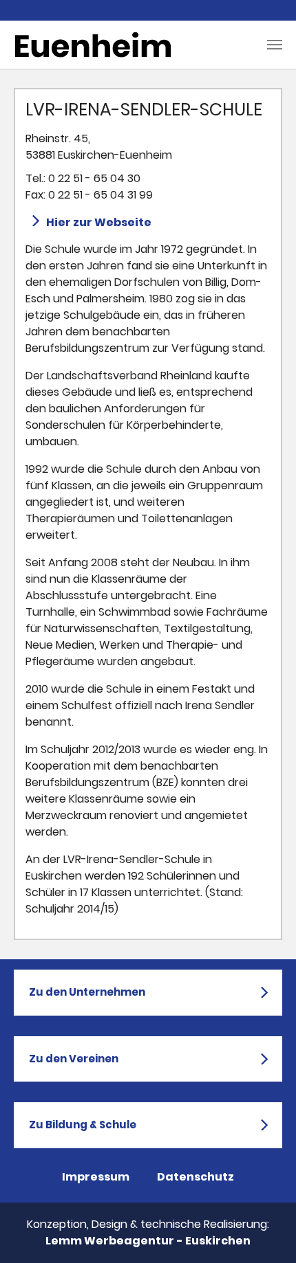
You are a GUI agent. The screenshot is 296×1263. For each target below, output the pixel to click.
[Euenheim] (93, 45)
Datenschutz (195, 1177)
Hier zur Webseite (98, 222)
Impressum (95, 1177)
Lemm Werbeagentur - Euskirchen (148, 1241)
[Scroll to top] (265, 1232)
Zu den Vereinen (73, 1058)
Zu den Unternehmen (87, 992)
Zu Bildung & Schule (82, 1124)
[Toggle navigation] (274, 44)
